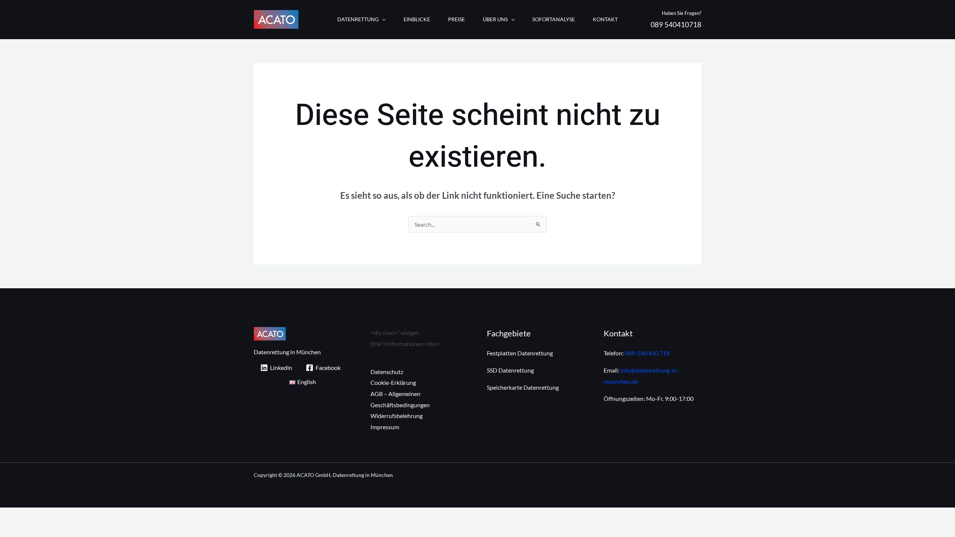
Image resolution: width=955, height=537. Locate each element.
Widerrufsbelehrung (396, 415)
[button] (382, 19)
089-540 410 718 (647, 353)
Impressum (384, 426)
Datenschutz (386, 371)
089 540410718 (676, 25)
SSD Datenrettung (510, 370)
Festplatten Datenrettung (520, 353)
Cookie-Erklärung (393, 382)
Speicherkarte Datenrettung (523, 387)
